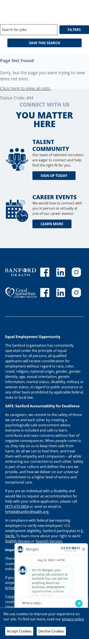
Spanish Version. (49, 541)
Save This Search (44, 42)
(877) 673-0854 (17, 506)
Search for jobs (14, 29)
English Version (18, 541)
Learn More (52, 224)
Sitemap (12, 607)
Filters (74, 29)
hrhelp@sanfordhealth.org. (27, 511)
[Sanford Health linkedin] (60, 272)
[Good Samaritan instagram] (76, 292)
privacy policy (73, 619)
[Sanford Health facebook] (44, 272)
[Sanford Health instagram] (76, 272)
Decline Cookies (51, 631)
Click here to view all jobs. (25, 88)
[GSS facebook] (44, 292)
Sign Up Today (54, 175)
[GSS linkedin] (60, 292)
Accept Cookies (19, 631)
